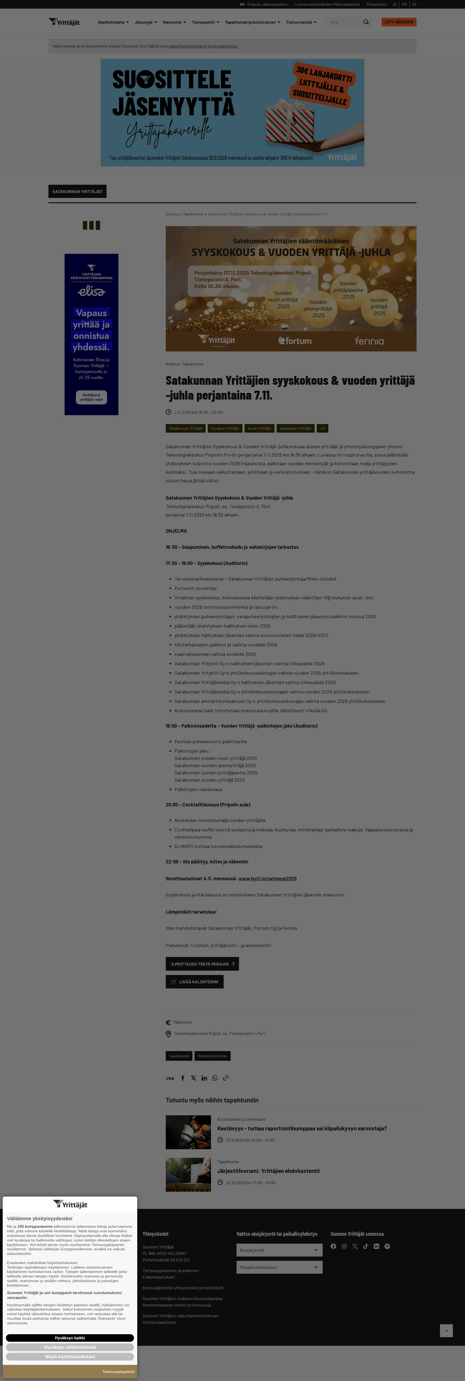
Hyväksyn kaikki (70, 1338)
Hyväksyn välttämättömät (70, 1347)
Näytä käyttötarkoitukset (70, 1356)
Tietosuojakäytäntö (119, 1371)
